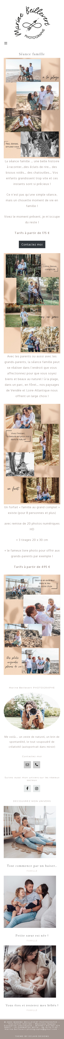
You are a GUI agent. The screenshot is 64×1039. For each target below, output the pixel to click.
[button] (5, 45)
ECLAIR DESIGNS (39, 1036)
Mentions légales (45, 1024)
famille (32, 871)
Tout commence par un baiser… (32, 866)
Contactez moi (32, 244)
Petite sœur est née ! (32, 935)
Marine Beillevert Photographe (32, 22)
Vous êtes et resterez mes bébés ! (32, 1005)
